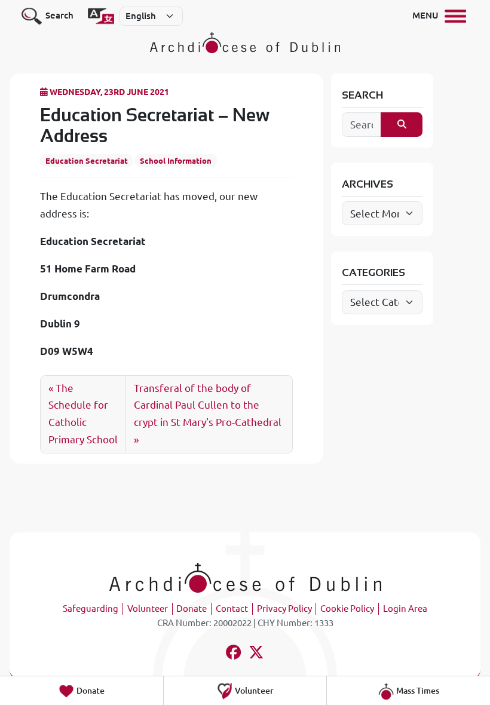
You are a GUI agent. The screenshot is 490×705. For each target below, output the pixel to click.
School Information (176, 161)
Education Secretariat (86, 161)
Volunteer (147, 608)
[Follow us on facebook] (233, 654)
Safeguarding (90, 608)
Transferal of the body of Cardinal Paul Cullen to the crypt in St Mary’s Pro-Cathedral (207, 405)
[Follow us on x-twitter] (256, 654)
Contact (232, 608)
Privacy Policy (284, 608)
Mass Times (416, 690)
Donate (191, 608)
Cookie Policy (347, 608)
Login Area (405, 608)
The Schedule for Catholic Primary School (83, 414)
